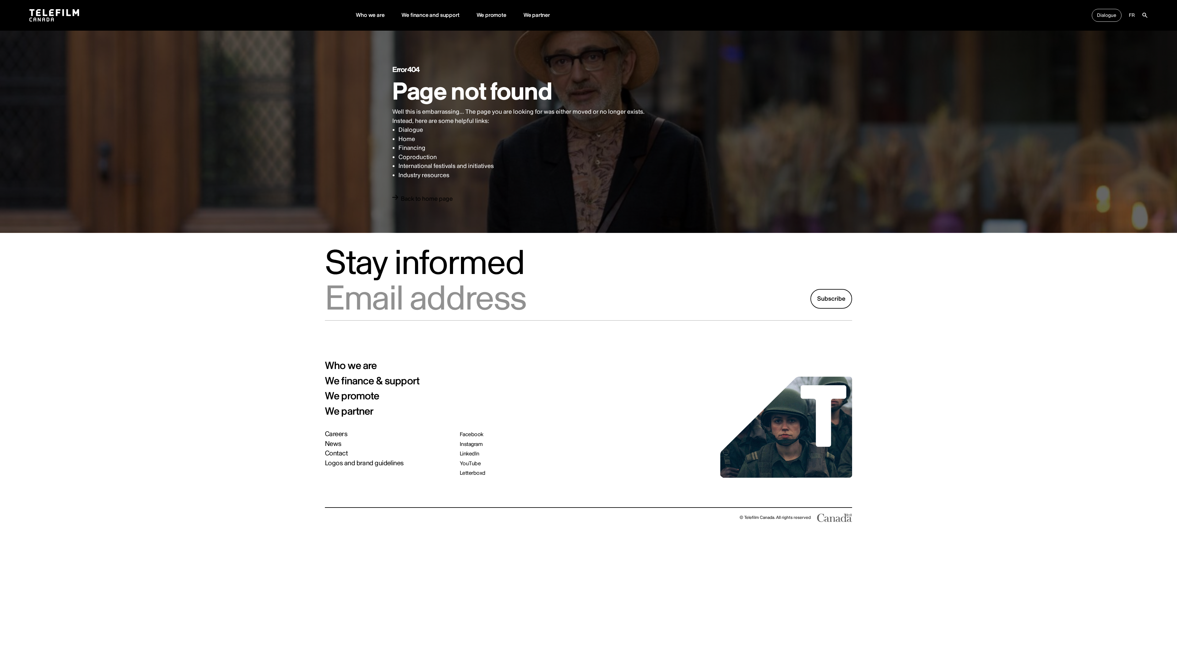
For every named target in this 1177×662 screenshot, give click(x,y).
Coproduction (417, 157)
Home (406, 139)
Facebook (471, 435)
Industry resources (423, 175)
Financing (411, 148)
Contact (336, 453)
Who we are (370, 15)
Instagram (471, 444)
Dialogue (1106, 15)
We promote (491, 15)
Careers (336, 434)
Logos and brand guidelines (364, 463)
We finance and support (430, 15)
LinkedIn (469, 454)
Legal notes (336, 517)
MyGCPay (362, 517)
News (333, 443)
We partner (537, 15)
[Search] (1145, 15)
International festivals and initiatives (446, 166)
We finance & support (372, 381)
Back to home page (427, 199)
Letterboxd (473, 473)
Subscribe (831, 298)
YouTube (470, 464)
